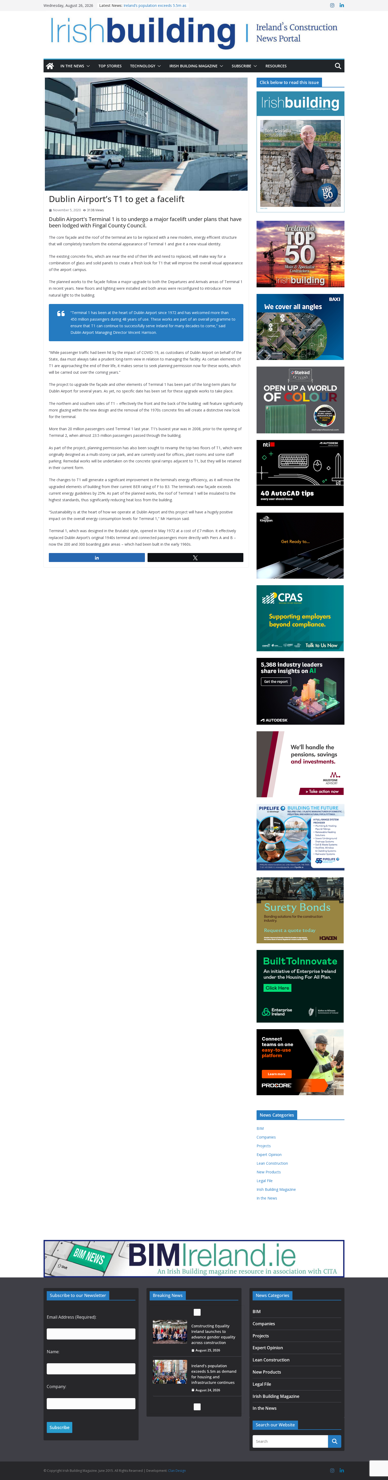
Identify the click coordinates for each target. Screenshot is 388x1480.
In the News (72, 65)
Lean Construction (272, 1163)
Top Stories (110, 65)
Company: (56, 1386)
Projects (264, 1145)
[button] (87, 66)
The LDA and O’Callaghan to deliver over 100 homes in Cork (214, 1371)
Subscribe (241, 65)
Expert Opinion (269, 1154)
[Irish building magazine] (194, 30)
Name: (53, 1352)
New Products (269, 1171)
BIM (260, 1128)
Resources (276, 65)
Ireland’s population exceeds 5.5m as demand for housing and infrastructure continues (213, 1334)
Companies (266, 1137)
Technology (142, 65)
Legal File (265, 1180)
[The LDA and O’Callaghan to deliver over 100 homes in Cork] (170, 1372)
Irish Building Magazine (193, 65)
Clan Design (177, 1470)
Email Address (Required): (71, 1317)
